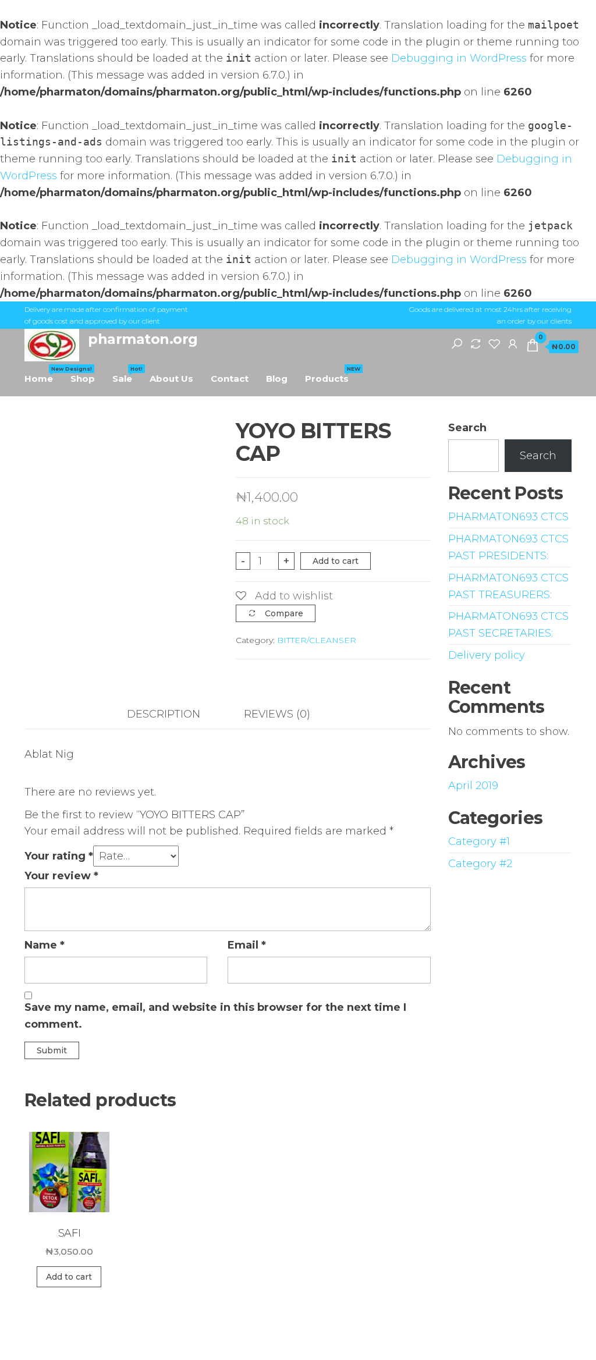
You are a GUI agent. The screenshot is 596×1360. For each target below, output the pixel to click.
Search (467, 427)
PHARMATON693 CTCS (508, 516)
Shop (82, 378)
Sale (126, 374)
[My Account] (512, 343)
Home (43, 374)
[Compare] (475, 343)
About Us (171, 378)
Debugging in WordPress (459, 58)
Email (247, 945)
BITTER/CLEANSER (316, 640)
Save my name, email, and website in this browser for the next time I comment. (215, 1016)
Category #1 (479, 841)
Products (331, 374)
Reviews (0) (277, 714)
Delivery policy (486, 655)
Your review (61, 875)
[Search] (456, 343)
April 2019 (473, 785)
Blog (277, 378)
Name (44, 945)
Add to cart (336, 561)
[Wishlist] (494, 343)
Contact (230, 378)
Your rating (58, 856)
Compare (284, 613)
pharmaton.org (143, 339)
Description (163, 714)
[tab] (172, 714)
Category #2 (480, 863)
